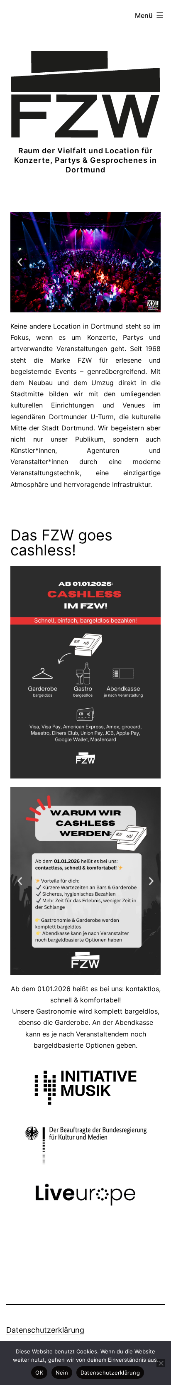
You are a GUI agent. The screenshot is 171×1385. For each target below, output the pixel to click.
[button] (20, 262)
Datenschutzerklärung (45, 1330)
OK (39, 1372)
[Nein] (160, 1363)
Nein (62, 1372)
